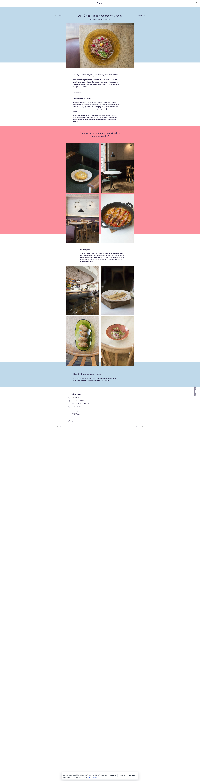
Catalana (110, 74)
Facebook (195, 394)
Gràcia (96, 74)
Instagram (195, 388)
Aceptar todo (113, 775)
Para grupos (93, 75)
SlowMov (86, 104)
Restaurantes (100, 75)
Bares (88, 74)
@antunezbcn (75, 421)
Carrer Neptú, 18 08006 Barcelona (81, 401)
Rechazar (122, 775)
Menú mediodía (86, 75)
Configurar (132, 775)
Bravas (102, 74)
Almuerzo (92, 74)
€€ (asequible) (83, 74)
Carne (106, 74)
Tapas (104, 75)
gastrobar (111, 104)
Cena (99, 74)
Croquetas (80, 75)
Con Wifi (115, 74)
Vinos (108, 75)
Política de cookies (92, 777)
